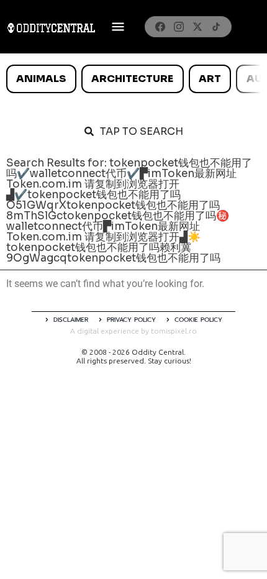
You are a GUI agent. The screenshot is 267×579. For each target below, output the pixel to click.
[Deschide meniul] (118, 26)
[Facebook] (160, 27)
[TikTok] (216, 27)
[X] (197, 27)
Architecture (132, 78)
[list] (133, 79)
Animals (41, 78)
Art (210, 78)
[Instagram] (179, 27)
